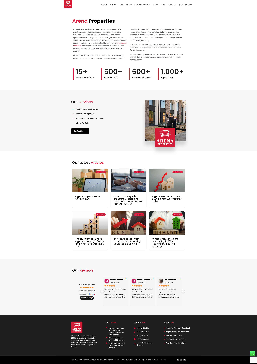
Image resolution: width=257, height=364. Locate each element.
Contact (172, 5)
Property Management (84, 114)
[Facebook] (178, 360)
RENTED (129, 5)
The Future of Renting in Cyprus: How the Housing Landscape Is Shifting (127, 241)
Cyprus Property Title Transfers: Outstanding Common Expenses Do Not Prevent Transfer (128, 200)
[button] (103, 109)
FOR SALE (104, 5)
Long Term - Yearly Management (89, 118)
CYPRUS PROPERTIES (141, 5)
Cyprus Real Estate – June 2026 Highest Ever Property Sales (166, 199)
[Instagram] (181, 360)
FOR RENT (113, 5)
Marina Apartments (118, 280)
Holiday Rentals (82, 123)
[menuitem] (185, 5)
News (163, 5)
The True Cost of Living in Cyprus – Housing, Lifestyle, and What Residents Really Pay (89, 242)
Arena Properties (87, 284)
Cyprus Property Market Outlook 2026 (88, 197)
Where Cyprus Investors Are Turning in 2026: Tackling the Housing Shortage (165, 242)
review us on (86, 298)
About (156, 5)
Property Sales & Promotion (86, 109)
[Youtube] (184, 360)
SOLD (121, 5)
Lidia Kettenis (170, 280)
